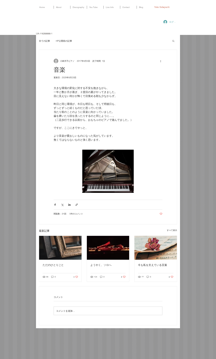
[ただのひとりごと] (60, 248)
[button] (173, 41)
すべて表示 (172, 230)
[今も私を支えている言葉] (155, 248)
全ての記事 (44, 40)
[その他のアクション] (160, 61)
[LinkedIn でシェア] (69, 204)
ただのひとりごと (53, 265)
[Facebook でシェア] (55, 204)
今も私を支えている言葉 (152, 265)
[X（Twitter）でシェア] (62, 204)
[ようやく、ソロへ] (108, 248)
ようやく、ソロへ (101, 265)
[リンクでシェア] (76, 204)
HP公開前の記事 (64, 40)
